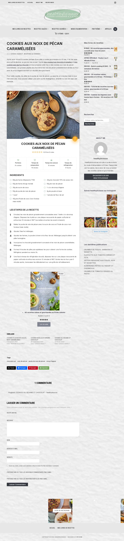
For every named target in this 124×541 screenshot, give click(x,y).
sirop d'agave (51, 361)
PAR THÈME (96, 29)
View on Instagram (62, 510)
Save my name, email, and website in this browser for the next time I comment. (34, 466)
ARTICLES (108, 29)
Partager (23, 368)
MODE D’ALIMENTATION (79, 29)
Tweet (12, 368)
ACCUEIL (52, 528)
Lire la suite (44, 324)
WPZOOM (79, 537)
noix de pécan (22, 361)
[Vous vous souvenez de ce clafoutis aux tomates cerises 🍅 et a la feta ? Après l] (100, 200)
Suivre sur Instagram (101, 231)
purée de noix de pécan (37, 361)
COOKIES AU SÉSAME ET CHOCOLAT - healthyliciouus (36, 392)
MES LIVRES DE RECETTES (16, 2)
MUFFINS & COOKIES (32, 54)
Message (10, 420)
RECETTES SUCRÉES (59, 29)
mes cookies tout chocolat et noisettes (58, 62)
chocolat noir (11, 361)
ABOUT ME (39, 2)
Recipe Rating (12, 413)
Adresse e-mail (12, 449)
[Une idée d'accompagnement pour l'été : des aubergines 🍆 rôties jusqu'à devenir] (100, 211)
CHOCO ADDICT (17, 54)
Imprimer (45, 368)
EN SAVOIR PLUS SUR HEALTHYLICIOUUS (101, 177)
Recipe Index (50, 2)
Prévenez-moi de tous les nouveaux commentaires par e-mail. (29, 472)
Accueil (30, 2)
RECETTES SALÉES (40, 29)
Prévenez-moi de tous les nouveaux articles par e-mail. (27, 479)
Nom (8, 440)
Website (9, 457)
